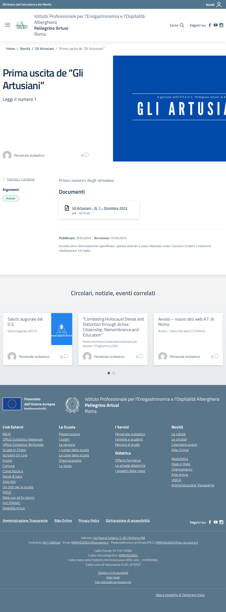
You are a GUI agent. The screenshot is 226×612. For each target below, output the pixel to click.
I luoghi (64, 439)
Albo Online (180, 449)
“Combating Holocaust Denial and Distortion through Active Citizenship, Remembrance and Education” (113, 326)
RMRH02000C (128, 555)
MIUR (7, 434)
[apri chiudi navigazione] (7, 25)
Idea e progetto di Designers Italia (180, 594)
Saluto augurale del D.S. (25, 321)
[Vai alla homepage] (22, 25)
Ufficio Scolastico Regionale (23, 439)
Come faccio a (13, 471)
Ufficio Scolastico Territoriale (23, 444)
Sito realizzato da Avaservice (113, 582)
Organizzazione (70, 460)
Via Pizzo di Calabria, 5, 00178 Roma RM (119, 537)
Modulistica (179, 458)
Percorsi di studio (127, 444)
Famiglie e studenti (129, 439)
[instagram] (221, 25)
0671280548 (51, 542)
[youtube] (216, 25)
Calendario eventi (184, 444)
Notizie (10, 198)
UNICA (176, 479)
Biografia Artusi (14, 508)
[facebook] (210, 25)
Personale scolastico (130, 434)
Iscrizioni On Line (15, 455)
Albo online (179, 474)
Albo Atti (9, 481)
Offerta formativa (128, 460)
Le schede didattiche (130, 465)
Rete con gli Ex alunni (18, 497)
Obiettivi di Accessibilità (113, 572)
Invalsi (7, 460)
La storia (65, 465)
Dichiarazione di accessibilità (128, 520)
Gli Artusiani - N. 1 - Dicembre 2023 (99, 208)
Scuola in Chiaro (14, 449)
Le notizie (178, 434)
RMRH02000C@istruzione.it (90, 542)
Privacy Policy (89, 520)
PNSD (7, 492)
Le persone (67, 444)
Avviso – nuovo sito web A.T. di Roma (186, 321)
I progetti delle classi (130, 470)
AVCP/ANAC (12, 502)
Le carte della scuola (74, 455)
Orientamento (181, 469)
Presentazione (69, 434)
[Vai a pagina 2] (113, 373)
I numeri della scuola (74, 449)
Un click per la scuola (18, 487)
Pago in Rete (180, 464)
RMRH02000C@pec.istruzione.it (177, 542)
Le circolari (179, 439)
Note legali (113, 577)
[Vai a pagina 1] (108, 373)
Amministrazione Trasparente (192, 485)
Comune (9, 465)
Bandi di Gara (12, 476)
